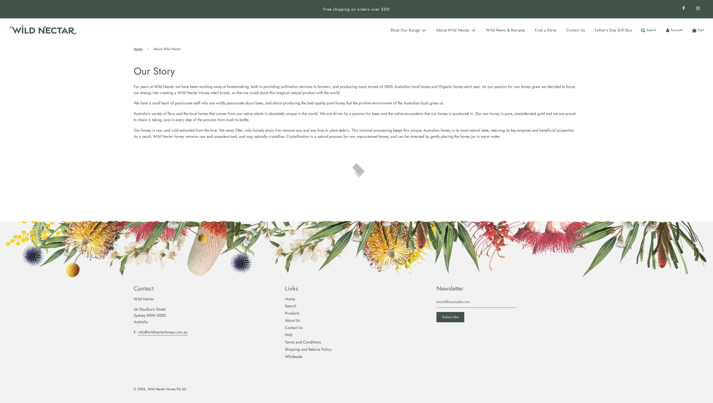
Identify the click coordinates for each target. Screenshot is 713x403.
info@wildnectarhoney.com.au (162, 332)
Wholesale (293, 356)
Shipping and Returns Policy (308, 349)
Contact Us (575, 30)
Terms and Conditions (303, 342)
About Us (292, 320)
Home (138, 48)
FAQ (288, 335)
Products (292, 313)
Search (290, 306)
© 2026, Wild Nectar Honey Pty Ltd (160, 389)
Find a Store (545, 30)
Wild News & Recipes (505, 30)
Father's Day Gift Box (613, 30)
